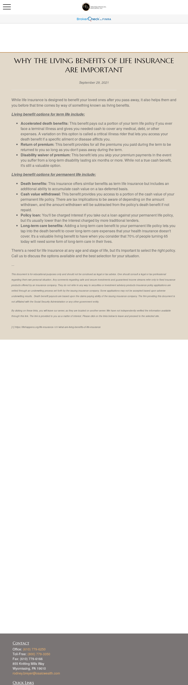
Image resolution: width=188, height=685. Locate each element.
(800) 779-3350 (39, 654)
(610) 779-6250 (34, 649)
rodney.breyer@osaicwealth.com (36, 673)
